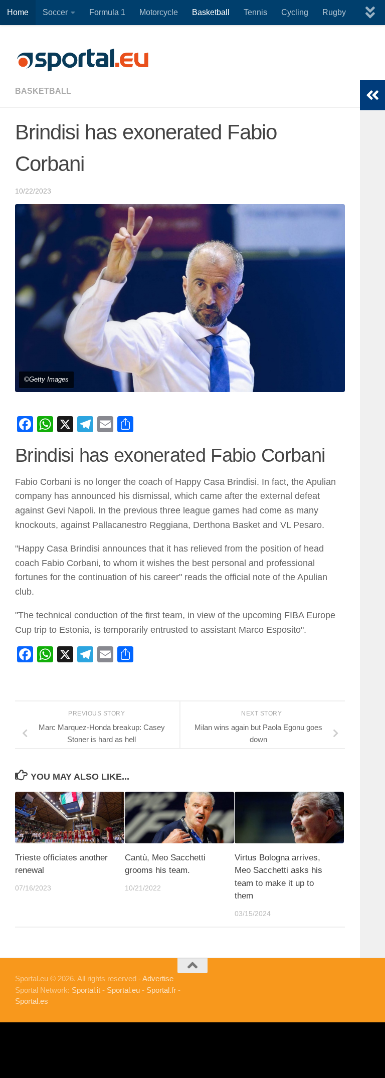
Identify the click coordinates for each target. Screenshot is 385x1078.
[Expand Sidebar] (372, 95)
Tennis (255, 12)
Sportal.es (31, 1001)
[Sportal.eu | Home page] (82, 60)
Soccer (55, 12)
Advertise (157, 978)
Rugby (334, 12)
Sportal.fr (161, 990)
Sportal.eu (123, 990)
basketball (43, 91)
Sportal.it (86, 990)
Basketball (211, 12)
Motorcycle (158, 12)
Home (18, 12)
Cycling (294, 12)
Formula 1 (107, 12)
